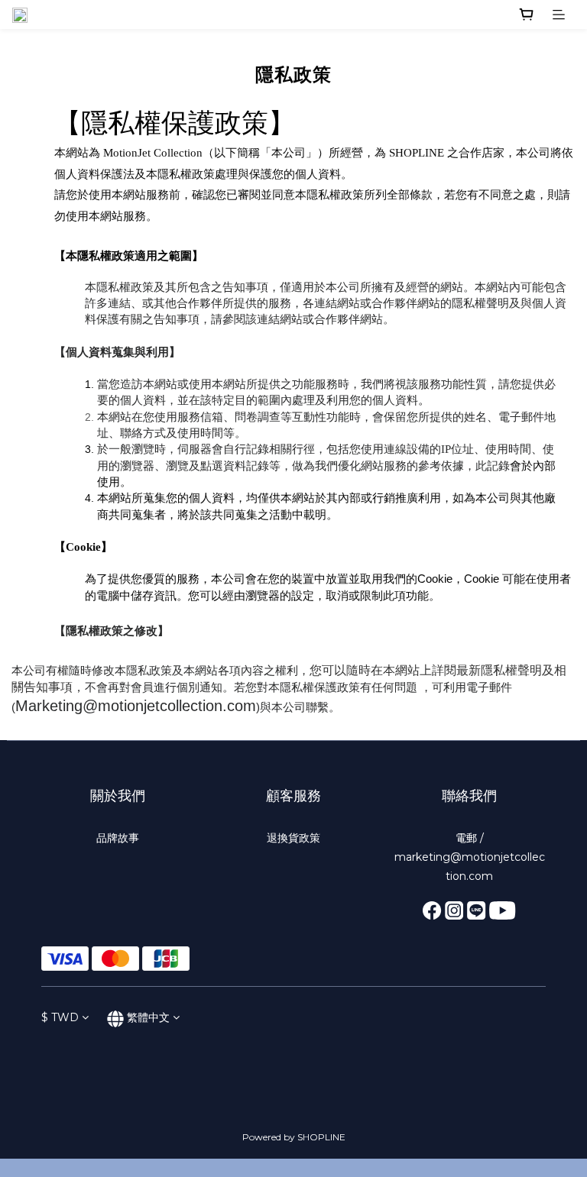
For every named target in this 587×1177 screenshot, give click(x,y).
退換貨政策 (293, 838)
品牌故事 (117, 838)
